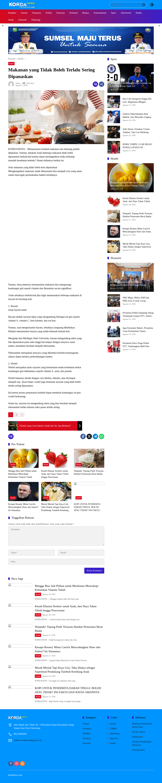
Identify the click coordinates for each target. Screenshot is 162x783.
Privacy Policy (138, 732)
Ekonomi (87, 743)
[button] (143, 4)
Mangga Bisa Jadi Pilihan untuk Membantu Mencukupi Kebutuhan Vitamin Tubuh (22, 474)
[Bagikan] (101, 84)
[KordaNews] (22, 4)
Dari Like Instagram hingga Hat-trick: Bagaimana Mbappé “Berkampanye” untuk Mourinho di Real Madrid (137, 100)
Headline (86, 733)
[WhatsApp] (101, 436)
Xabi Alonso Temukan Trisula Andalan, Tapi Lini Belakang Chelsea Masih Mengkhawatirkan (137, 131)
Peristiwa (87, 738)
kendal (113, 743)
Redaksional (137, 737)
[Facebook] (83, 436)
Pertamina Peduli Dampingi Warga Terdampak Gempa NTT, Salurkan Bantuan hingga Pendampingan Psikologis (138, 314)
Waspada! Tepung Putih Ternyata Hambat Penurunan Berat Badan (88, 472)
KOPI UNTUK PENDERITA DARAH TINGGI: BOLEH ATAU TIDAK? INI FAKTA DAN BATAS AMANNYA (87, 507)
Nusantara (87, 728)
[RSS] (22, 763)
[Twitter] (89, 436)
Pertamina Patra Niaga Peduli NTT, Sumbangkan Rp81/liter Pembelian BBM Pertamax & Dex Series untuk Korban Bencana (138, 345)
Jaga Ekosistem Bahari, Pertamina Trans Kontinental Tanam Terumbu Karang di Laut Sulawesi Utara (138, 330)
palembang (114, 733)
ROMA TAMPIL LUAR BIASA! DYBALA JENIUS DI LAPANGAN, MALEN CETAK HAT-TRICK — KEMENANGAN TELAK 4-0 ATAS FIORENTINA (138, 146)
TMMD (113, 728)
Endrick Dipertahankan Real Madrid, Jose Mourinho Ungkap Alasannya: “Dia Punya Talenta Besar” (137, 116)
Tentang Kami (138, 750)
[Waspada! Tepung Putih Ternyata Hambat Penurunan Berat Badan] (89, 458)
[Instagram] (16, 763)
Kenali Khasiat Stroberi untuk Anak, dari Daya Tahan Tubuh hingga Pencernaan (54, 474)
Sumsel (86, 724)
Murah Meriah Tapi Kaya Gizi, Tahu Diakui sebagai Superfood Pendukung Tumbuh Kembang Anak (55, 507)
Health (11, 63)
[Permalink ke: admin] (12, 84)
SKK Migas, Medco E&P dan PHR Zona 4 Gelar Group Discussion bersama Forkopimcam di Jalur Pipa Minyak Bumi (138, 299)
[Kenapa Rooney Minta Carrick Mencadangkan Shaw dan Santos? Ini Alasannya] (23, 491)
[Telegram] (95, 436)
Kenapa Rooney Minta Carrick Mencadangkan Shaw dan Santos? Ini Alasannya (23, 507)
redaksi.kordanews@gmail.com (28, 740)
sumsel (113, 724)
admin (18, 83)
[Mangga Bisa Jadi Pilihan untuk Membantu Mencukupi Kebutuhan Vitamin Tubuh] (23, 458)
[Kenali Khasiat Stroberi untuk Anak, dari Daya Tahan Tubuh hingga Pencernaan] (56, 458)
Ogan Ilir (114, 738)
